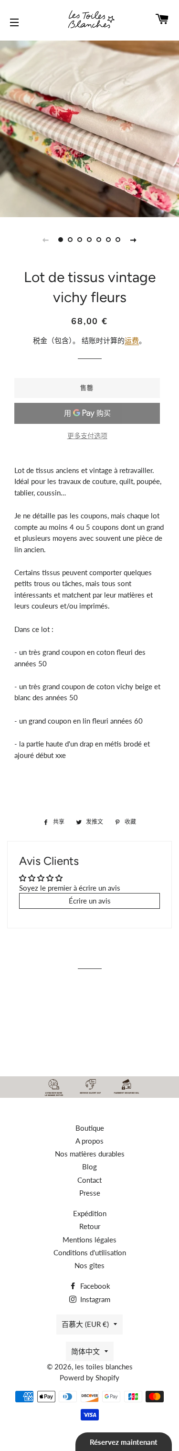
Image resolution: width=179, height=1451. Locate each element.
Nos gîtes (89, 1265)
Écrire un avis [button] (90, 900)
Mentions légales (89, 1239)
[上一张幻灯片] (45, 239)
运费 (132, 340)
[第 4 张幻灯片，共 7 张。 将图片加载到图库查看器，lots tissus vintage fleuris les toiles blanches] (90, 239)
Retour (89, 1226)
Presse (89, 1192)
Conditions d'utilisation (89, 1252)
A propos (89, 1140)
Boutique (89, 1128)
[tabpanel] (89, 127)
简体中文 (85, 1351)
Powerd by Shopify (89, 1377)
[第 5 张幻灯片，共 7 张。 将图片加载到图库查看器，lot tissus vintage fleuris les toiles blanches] (99, 239)
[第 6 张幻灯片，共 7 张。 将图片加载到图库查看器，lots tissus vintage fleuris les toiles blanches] (109, 239)
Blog (89, 1166)
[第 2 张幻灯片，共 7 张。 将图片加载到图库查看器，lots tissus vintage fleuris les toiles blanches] (70, 239)
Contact (89, 1180)
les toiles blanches (104, 1366)
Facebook (94, 1286)
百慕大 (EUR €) (85, 1324)
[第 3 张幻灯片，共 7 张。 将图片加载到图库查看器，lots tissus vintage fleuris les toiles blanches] (80, 239)
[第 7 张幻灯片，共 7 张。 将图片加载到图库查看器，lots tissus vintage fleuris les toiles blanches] (118, 239)
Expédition (89, 1213)
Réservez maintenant (124, 1442)
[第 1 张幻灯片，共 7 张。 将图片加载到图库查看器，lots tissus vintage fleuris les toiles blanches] (61, 239)
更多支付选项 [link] (87, 435)
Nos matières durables (90, 1153)
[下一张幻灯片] (133, 239)
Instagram (94, 1299)
